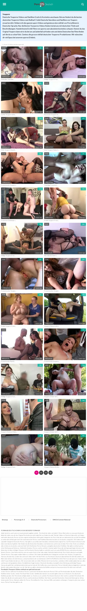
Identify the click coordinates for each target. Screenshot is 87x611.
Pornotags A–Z (19, 520)
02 (41, 473)
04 (50, 473)
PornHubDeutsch (43, 4)
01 (36, 473)
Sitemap (5, 520)
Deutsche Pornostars (38, 520)
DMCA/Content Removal (61, 520)
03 (46, 473)
